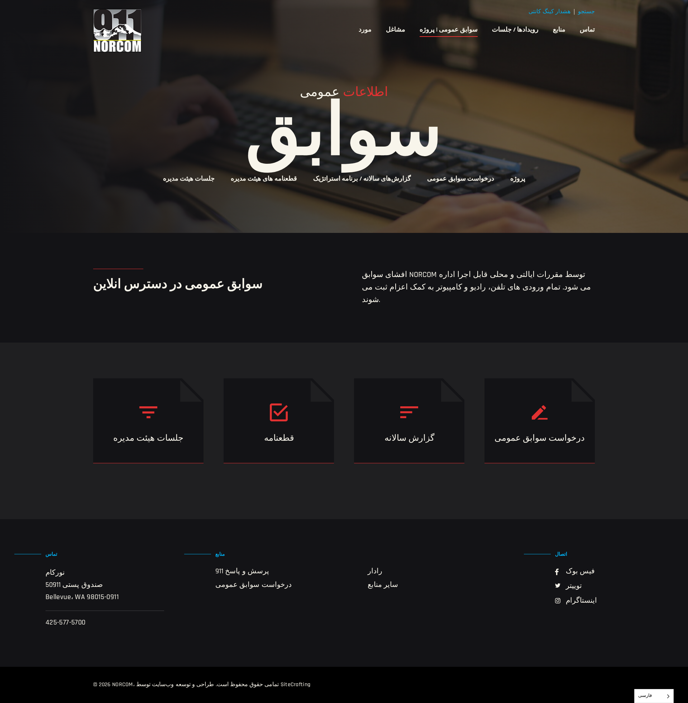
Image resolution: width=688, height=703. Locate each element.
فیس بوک (580, 571)
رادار (375, 571)
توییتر (574, 586)
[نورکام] (117, 30)
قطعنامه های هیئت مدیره (264, 179)
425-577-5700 (65, 622)
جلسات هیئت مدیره (189, 179)
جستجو (586, 12)
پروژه (517, 179)
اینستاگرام (581, 600)
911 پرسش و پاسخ (242, 571)
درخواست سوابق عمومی (460, 179)
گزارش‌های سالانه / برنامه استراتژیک (362, 179)
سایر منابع (383, 585)
